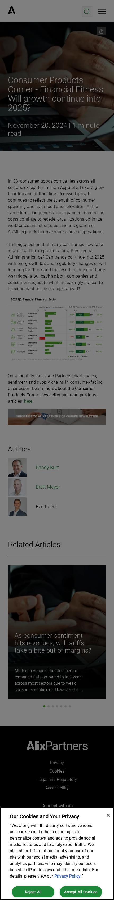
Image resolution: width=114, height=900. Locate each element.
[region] (57, 854)
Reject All (33, 892)
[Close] (108, 815)
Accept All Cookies (81, 892)
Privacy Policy (67, 876)
